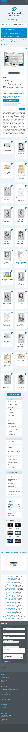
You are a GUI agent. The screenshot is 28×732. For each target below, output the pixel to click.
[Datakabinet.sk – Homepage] (14, 11)
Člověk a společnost (12, 459)
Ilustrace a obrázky (12, 429)
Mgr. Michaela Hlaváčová (11, 591)
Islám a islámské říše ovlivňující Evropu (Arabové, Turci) (13, 41)
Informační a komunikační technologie (14, 450)
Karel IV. (21, 219)
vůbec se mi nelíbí (11, 510)
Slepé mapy (11, 409)
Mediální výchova (12, 494)
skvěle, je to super (11, 503)
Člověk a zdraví (11, 465)
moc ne (9, 509)
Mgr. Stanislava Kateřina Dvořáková (11, 616)
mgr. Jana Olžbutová (10, 582)
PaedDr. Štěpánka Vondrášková (11, 604)
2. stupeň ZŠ (5, 93)
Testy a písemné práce (13, 418)
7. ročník (16, 93)
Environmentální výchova (14, 491)
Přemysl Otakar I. (21, 283)
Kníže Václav (7, 241)
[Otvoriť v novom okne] (14, 729)
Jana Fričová (11, 609)
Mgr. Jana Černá (11, 602)
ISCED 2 (19, 39)
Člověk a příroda (12, 456)
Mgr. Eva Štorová (10, 579)
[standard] (19, 104)
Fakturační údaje (4, 680)
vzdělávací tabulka (7, 97)
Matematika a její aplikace (12, 446)
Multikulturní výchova (13, 489)
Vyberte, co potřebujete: (7, 644)
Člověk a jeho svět (12, 454)
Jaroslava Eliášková (10, 596)
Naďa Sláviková (11, 605)
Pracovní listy (11, 415)
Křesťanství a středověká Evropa (10, 40)
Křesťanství (5, 104)
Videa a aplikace (12, 407)
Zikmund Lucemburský (7, 386)
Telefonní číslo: (6, 636)
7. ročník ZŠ (23, 39)
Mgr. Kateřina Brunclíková (11, 588)
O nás (2, 676)
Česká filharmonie (5, 697)
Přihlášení (4, 1)
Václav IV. (21, 344)
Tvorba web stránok (5, 727)
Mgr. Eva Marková (11, 599)
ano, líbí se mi (10, 505)
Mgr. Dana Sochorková (11, 594)
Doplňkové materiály (13, 434)
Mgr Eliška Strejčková (11, 601)
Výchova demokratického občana (13, 480)
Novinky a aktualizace (13, 401)
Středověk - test (7, 324)
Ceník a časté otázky (5, 688)
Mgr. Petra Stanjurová (11, 595)
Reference (3, 678)
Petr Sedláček (10, 578)
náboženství (21, 95)
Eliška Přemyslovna (7, 197)
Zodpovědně (3, 719)
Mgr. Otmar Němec (10, 585)
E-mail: (4, 632)
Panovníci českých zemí (7, 279)
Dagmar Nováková (11, 615)
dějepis (9, 95)
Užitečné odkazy (4, 686)
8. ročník (21, 93)
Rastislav (21, 303)
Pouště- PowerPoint (14, 568)
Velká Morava (7, 365)
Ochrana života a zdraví (6, 706)
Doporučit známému (14, 73)
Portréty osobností (12, 426)
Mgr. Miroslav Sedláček (10, 598)
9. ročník (5, 95)
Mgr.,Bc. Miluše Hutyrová (11, 589)
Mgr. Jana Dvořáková (10, 592)
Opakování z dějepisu (21, 262)
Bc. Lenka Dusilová (10, 581)
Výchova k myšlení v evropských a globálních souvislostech (13, 485)
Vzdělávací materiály (5, 677)
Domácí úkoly (11, 431)
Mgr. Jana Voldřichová (11, 614)
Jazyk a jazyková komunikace (11, 442)
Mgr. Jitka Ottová (11, 612)
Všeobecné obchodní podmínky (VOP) (9, 689)
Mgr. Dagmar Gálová (11, 606)
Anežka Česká (21, 153)
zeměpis (14, 97)
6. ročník (11, 93)
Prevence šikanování (5, 715)
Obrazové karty (11, 420)
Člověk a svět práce (12, 462)
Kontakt (2, 681)
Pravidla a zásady (5, 708)
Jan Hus (21, 386)
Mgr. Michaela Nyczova (11, 611)
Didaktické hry (11, 412)
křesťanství (14, 95)
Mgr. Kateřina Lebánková (11, 618)
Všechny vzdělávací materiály (11, 39)
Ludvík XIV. (21, 241)
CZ (26, 1)
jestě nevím (10, 507)
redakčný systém (13, 727)
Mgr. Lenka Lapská (10, 576)
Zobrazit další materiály (14, 394)
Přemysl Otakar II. (7, 303)
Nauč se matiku (4, 718)
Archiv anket (10, 515)
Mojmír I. (7, 262)
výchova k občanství (17, 96)
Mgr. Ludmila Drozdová (10, 586)
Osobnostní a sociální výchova (13, 475)
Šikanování (3, 707)
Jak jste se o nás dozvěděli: (8, 640)
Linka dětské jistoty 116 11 (7, 716)
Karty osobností (11, 423)
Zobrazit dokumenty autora (11, 100)
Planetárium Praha (5, 699)
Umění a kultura (12, 467)
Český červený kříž (5, 694)
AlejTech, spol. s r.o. (23, 727)
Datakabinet (3, 39)
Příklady (2, 721)
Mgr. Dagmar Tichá (10, 584)
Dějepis (2, 40)
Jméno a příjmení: (6, 627)
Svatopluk (21, 324)
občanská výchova (7, 96)
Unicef (2, 696)
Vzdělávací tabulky (12, 404)
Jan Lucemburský (7, 219)
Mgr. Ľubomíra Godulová (11, 608)
